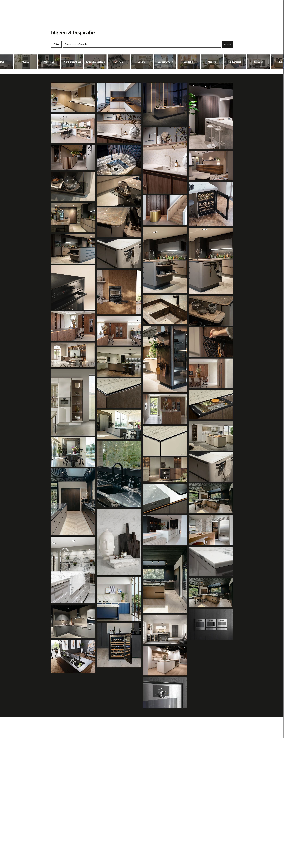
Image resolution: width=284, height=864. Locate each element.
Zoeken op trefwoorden (76, 44)
